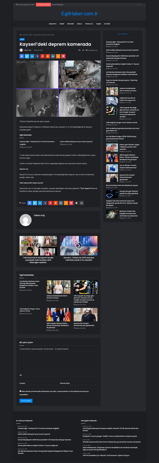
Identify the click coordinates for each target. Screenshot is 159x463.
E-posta (23, 383)
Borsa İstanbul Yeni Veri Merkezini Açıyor (122, 185)
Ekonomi (70, 24)
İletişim (107, 24)
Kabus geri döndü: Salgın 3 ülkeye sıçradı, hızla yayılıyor (129, 147)
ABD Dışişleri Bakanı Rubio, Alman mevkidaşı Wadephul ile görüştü (58, 325)
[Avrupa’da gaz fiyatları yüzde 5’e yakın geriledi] (112, 194)
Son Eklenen (123, 34)
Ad (21, 375)
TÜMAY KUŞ (27, 50)
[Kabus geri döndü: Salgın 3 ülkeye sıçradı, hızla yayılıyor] (112, 148)
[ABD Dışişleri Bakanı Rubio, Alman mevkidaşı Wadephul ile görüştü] (58, 314)
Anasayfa (52, 24)
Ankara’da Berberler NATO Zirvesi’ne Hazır (57, 297)
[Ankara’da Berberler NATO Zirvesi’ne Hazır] (58, 287)
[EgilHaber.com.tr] (79, 13)
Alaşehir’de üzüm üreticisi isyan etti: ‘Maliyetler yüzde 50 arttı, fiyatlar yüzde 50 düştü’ (122, 203)
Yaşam (98, 24)
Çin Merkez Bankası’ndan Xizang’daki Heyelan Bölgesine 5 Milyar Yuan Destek (29, 284)
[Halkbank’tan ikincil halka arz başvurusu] (112, 101)
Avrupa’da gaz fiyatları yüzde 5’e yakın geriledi (129, 192)
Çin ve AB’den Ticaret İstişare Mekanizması (128, 166)
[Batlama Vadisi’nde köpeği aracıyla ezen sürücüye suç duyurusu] (112, 214)
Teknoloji (89, 24)
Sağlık (79, 24)
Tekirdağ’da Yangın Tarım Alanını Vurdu (30, 310)
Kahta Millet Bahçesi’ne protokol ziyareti (76, 141)
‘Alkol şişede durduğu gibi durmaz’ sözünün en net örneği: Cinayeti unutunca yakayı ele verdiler (84, 299)
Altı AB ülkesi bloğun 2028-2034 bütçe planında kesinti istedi (121, 137)
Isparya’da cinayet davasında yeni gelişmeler (84, 324)
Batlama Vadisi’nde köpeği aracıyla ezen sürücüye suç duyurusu (129, 213)
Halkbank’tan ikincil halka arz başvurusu (128, 99)
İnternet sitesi (65, 383)
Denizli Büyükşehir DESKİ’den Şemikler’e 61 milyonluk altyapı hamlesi (74, 4)
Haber (61, 24)
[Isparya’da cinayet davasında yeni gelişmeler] (85, 314)
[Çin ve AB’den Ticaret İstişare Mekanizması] (112, 168)
